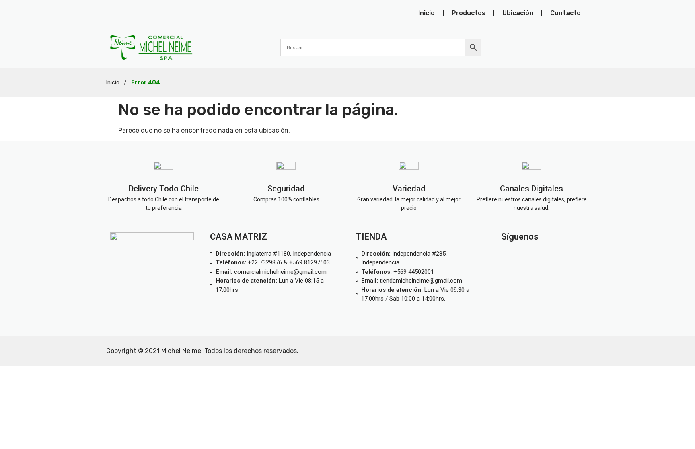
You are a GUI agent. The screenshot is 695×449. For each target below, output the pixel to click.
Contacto (565, 13)
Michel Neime (181, 351)
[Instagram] (524, 255)
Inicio (426, 13)
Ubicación (517, 13)
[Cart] (584, 47)
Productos (468, 13)
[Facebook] (561, 255)
